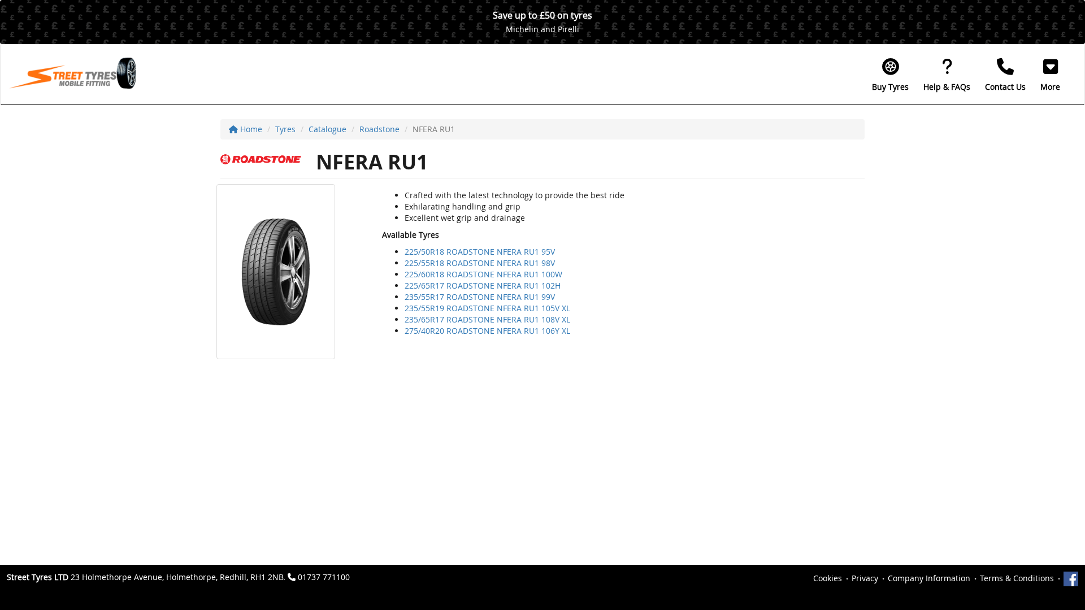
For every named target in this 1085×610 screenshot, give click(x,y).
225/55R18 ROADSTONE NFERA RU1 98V (480, 263)
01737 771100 (324, 577)
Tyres (285, 129)
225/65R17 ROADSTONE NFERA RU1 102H (483, 285)
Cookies (827, 578)
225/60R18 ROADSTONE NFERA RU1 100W (483, 274)
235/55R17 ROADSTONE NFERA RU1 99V (480, 296)
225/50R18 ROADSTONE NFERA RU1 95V (480, 251)
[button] (1050, 74)
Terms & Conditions (1017, 578)
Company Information (929, 578)
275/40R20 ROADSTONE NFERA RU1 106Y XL (487, 330)
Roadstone (379, 129)
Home (250, 129)
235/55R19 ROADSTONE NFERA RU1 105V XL (487, 308)
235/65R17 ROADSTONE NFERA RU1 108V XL (487, 319)
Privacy (865, 578)
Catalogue (327, 129)
